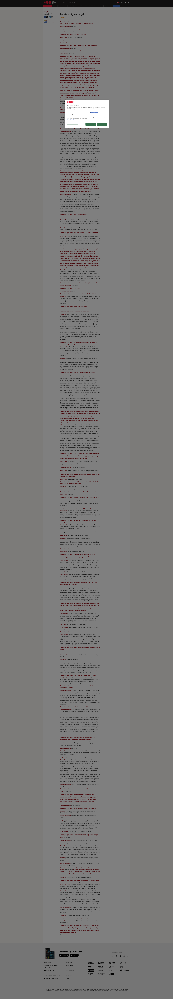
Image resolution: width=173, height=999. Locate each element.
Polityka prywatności (94, 112)
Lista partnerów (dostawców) (72, 119)
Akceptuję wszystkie (102, 124)
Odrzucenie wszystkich (90, 124)
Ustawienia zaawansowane (72, 124)
